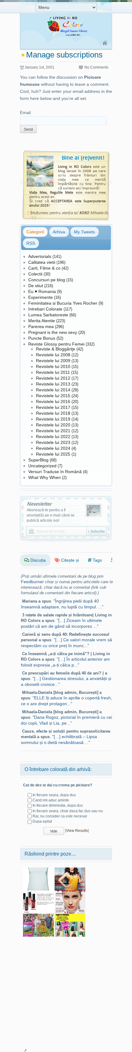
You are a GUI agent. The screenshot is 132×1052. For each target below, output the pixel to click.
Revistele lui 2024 (53, 448)
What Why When (44, 477)
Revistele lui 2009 (53, 360)
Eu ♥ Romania (42, 291)
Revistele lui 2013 (53, 384)
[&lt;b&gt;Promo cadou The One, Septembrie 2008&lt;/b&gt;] (38, 893)
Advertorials (39, 256)
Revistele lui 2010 (53, 366)
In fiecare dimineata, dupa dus (58, 805)
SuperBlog (38, 459)
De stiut (35, 285)
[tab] (35, 232)
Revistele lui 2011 (53, 372)
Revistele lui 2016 (53, 401)
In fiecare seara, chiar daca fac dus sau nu (68, 811)
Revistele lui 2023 (53, 442)
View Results (77, 831)
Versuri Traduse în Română (55, 471)
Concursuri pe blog (46, 279)
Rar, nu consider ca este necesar (60, 816)
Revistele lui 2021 (53, 430)
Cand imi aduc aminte (51, 800)
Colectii (35, 273)
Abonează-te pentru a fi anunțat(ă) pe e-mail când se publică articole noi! (51, 515)
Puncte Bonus (41, 338)
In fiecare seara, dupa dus (54, 795)
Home (105, 43)
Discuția (37, 560)
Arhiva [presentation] (59, 231)
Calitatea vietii (41, 262)
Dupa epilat (42, 821)
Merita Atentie (41, 320)
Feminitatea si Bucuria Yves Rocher (62, 303)
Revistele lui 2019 (53, 419)
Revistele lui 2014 (53, 389)
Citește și (69, 560)
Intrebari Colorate (45, 309)
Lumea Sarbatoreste (48, 314)
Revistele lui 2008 (53, 354)
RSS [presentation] (30, 243)
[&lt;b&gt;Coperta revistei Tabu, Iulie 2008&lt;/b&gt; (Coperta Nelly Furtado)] (70, 893)
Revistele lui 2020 (53, 424)
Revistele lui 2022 (53, 436)
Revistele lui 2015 (53, 395)
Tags (96, 560)
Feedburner (32, 581)
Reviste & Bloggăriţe (55, 348)
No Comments (96, 67)
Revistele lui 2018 (53, 413)
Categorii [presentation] (35, 231)
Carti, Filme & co (44, 268)
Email (25, 112)
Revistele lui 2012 (53, 378)
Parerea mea (41, 326)
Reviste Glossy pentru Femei (56, 344)
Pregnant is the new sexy (52, 332)
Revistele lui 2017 (53, 407)
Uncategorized (42, 465)
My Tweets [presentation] (84, 231)
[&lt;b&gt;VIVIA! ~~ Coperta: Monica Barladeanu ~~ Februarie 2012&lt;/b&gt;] (70, 870)
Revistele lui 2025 (53, 454)
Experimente (40, 297)
